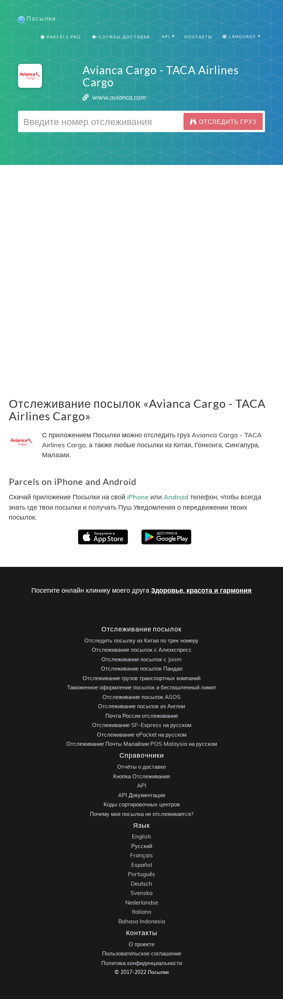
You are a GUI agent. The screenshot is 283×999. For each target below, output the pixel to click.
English (141, 836)
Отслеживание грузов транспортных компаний (141, 678)
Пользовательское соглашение (141, 953)
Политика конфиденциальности (141, 962)
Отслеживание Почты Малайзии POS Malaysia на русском (141, 743)
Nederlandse (141, 902)
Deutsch (141, 883)
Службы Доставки (123, 36)
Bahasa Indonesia (141, 921)
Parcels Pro (63, 36)
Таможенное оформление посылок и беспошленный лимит (141, 687)
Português (141, 874)
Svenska (141, 892)
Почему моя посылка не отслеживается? (141, 813)
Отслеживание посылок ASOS (141, 696)
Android (176, 497)
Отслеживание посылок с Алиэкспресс (142, 649)
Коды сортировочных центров (142, 804)
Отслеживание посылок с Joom (141, 659)
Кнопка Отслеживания (141, 775)
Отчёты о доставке (141, 766)
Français (141, 855)
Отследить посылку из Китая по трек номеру (141, 640)
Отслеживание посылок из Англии (141, 706)
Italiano (141, 911)
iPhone (138, 497)
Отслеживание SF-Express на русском (141, 724)
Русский (141, 846)
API (141, 785)
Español (141, 864)
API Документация (141, 794)
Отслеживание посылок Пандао (141, 668)
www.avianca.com (119, 97)
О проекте (141, 943)
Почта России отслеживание (141, 715)
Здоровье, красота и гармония (201, 590)
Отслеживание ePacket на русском (141, 734)
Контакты (199, 36)
